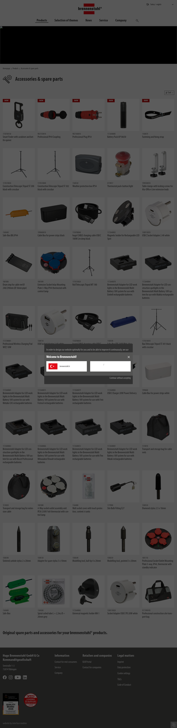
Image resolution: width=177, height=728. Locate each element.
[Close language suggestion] (129, 357)
